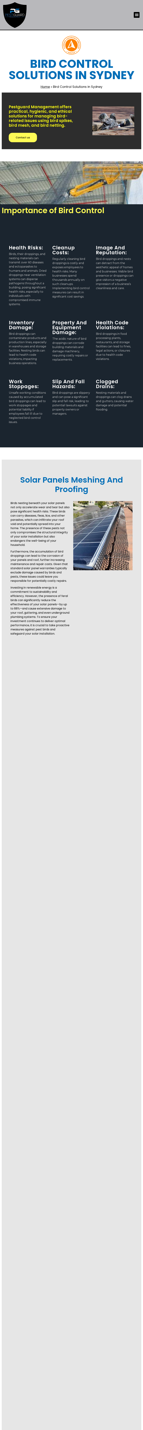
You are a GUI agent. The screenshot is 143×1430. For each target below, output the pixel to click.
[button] (137, 15)
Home (45, 87)
